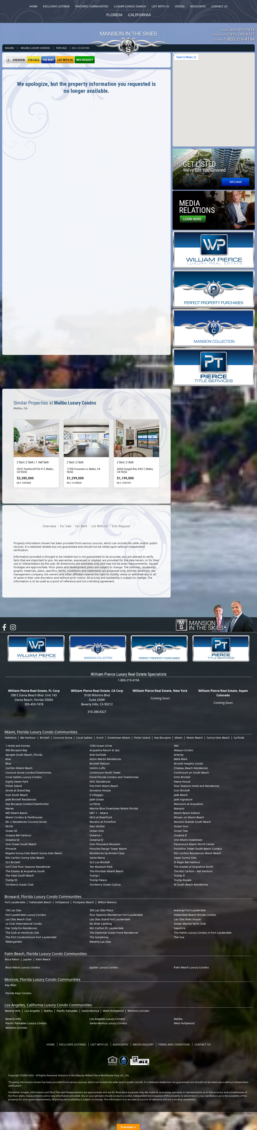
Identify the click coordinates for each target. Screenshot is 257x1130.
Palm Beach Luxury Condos (191, 967)
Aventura (10, 737)
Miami (178, 737)
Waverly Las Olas (100, 941)
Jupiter (27, 959)
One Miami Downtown (188, 840)
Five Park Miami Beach (104, 786)
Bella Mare (180, 759)
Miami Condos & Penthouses (24, 817)
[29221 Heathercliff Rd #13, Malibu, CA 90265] (36, 438)
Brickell (44, 737)
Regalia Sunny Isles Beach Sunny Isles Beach (33, 853)
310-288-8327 (242, 34)
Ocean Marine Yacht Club (190, 923)
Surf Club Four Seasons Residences (27, 866)
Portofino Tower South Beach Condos (198, 848)
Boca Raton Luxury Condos (22, 967)
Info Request (84, 60)
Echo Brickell (182, 777)
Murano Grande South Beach (192, 822)
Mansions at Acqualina (188, 804)
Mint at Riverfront (101, 817)
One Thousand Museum (105, 844)
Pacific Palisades (67, 1011)
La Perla (95, 804)
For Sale (61, 48)
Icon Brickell (182, 790)
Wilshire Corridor (139, 1011)
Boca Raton (12, 959)
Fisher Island (142, 737)
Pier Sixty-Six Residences (21, 928)
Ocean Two (181, 831)
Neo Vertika (97, 826)
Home (50, 1044)
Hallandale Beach (40, 902)
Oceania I (96, 835)
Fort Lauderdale (15, 902)
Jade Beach (181, 795)
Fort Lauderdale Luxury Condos (25, 915)
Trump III (11, 880)
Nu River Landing (101, 923)
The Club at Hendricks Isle (22, 932)
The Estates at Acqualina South (25, 871)
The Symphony (99, 937)
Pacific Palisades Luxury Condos (26, 1023)
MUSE (9, 826)
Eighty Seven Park (16, 781)
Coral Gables (84, 737)
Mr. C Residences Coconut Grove (26, 822)
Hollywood (62, 902)
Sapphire (179, 928)
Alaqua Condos (183, 750)
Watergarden (13, 941)
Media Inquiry (143, 1044)
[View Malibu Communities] (8, 59)
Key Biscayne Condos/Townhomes (27, 804)
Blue (8, 763)
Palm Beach (43, 959)
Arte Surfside (98, 754)
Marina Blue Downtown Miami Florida (114, 808)
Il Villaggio (96, 795)
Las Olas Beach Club (18, 919)
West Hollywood (113, 1011)
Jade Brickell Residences (20, 799)
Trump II (179, 875)
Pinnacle (10, 848)
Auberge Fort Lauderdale (190, 910)
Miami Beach (194, 737)
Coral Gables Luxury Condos (23, 777)
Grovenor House (100, 790)
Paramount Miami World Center (194, 844)
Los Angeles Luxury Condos (107, 1019)
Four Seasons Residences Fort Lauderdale (116, 915)
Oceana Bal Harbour (18, 835)
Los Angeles (32, 1011)
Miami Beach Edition (187, 813)
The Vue (179, 937)
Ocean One (97, 831)
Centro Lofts (97, 768)
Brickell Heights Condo (188, 763)
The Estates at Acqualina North (193, 866)
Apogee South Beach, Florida (23, 754)
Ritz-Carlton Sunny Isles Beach (24, 857)
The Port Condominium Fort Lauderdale (30, 937)
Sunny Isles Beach (218, 737)
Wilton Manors (107, 902)
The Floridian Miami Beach (106, 871)
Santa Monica (90, 1011)
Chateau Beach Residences (191, 768)
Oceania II (180, 835)
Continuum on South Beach (191, 772)
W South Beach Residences (191, 884)
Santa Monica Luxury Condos (108, 1023)
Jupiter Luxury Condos (104, 967)
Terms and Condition (174, 1044)
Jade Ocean (97, 799)
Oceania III (12, 840)
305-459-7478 (242, 29)
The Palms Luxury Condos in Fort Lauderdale (202, 932)
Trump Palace (98, 880)
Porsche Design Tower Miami (108, 848)
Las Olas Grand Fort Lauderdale (110, 919)
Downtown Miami (118, 737)
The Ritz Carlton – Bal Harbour (193, 871)
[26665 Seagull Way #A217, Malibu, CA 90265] (136, 438)
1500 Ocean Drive (101, 745)
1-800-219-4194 (239, 39)
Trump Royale (182, 880)
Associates (120, 1044)
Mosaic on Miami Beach (189, 817)
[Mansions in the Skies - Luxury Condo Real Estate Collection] (128, 37)
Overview (19, 60)
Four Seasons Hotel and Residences (196, 786)
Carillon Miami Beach (19, 768)
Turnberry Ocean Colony (105, 884)
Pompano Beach (83, 902)
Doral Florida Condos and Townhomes (114, 777)
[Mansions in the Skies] (214, 615)
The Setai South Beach (19, 875)
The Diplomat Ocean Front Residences (114, 932)
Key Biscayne (162, 737)
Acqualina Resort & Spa (104, 750)
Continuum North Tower (105, 772)
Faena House (182, 781)
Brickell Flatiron (99, 763)
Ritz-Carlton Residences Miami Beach (197, 853)
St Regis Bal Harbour (187, 862)
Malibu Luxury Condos (35, 48)
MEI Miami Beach (16, 813)
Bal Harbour (28, 737)
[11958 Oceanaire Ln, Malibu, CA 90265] (86, 438)
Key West (10, 985)
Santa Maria (97, 857)
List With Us (65, 60)
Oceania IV (96, 840)
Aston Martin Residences (105, 759)
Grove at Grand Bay (17, 790)
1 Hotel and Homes (17, 745)
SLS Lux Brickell (100, 862)
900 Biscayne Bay (16, 750)
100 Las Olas (13, 910)
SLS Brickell (12, 862)
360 (176, 745)
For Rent (48, 60)
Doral (99, 737)
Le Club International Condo (23, 923)
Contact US (202, 1044)
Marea (9, 808)
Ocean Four (181, 826)
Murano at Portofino (103, 822)
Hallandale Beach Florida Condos (195, 915)
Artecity (178, 754)
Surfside (239, 737)
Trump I (95, 875)
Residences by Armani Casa (107, 853)
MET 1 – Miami (99, 813)
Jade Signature (183, 799)
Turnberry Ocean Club (19, 884)
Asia (8, 759)
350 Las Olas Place (101, 910)
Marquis (179, 808)
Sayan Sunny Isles (185, 857)
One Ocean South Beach (20, 844)
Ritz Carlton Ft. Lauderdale (106, 928)
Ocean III (11, 831)
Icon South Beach (16, 795)
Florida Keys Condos (18, 993)
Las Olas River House (187, 919)
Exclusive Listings (72, 1044)
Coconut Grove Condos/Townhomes (28, 772)
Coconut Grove (62, 737)
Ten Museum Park (101, 866)
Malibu (9, 48)
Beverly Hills (13, 1011)
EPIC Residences (100, 781)
